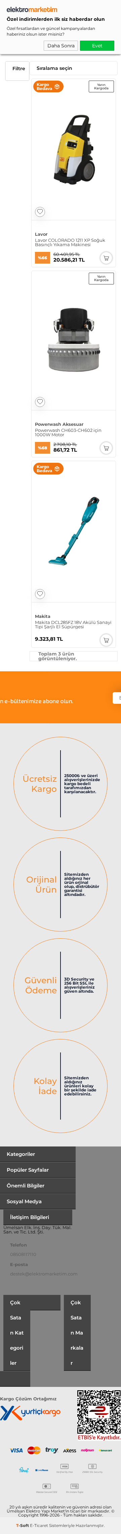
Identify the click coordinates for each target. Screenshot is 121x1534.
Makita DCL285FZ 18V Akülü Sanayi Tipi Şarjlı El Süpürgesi (73, 624)
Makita (42, 616)
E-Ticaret (39, 1525)
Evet (97, 46)
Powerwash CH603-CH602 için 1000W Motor (68, 432)
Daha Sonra (61, 46)
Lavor (41, 234)
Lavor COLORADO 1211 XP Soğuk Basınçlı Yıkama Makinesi (70, 242)
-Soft (23, 1525)
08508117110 (23, 1254)
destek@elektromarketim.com (44, 1273)
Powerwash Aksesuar (59, 424)
